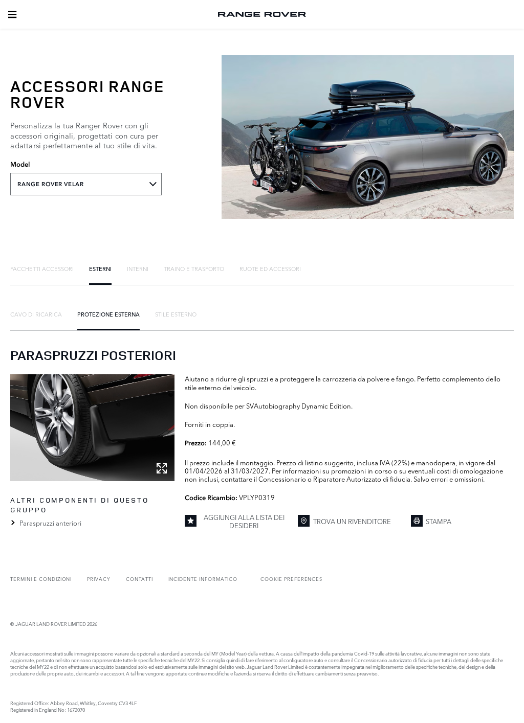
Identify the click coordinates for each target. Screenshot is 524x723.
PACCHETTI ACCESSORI (42, 268)
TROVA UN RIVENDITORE (352, 521)
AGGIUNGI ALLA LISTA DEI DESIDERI (244, 521)
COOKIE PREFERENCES (291, 578)
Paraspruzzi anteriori (50, 522)
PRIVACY (99, 578)
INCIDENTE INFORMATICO (203, 578)
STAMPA (438, 521)
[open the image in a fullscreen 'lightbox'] (92, 427)
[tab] (42, 268)
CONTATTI (139, 578)
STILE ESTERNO (175, 314)
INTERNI (137, 268)
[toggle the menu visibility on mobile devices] (12, 14)
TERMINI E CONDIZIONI (41, 578)
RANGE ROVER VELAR (50, 184)
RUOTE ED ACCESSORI (270, 268)
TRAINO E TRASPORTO (194, 268)
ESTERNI (100, 268)
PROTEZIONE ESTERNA (108, 314)
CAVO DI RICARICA (36, 314)
